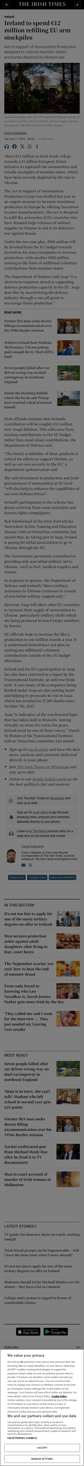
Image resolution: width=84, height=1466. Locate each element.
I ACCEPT (42, 1447)
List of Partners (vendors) (22, 1437)
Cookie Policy (59, 1396)
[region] (42, 1407)
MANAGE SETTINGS (42, 1459)
